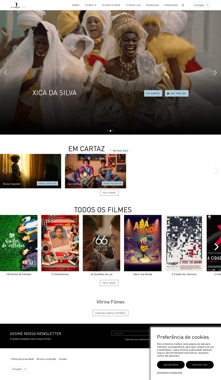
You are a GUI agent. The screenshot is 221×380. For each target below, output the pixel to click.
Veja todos (109, 192)
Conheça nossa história (110, 313)
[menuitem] (76, 5)
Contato (63, 358)
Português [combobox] (199, 5)
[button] (183, 5)
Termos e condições (46, 358)
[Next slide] (216, 171)
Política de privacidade (22, 358)
